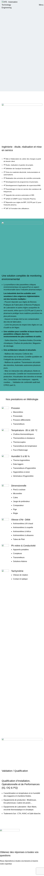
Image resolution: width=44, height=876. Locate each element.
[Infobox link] (22, 416)
